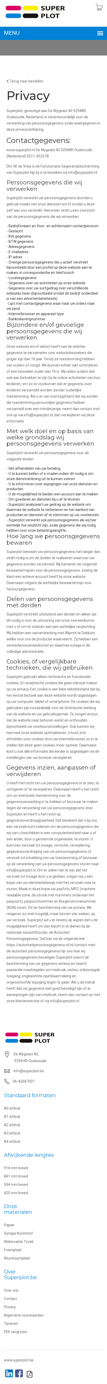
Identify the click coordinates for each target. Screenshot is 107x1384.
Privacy (10, 1307)
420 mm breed (16, 1193)
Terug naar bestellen (26, 81)
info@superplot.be (29, 1071)
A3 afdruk (12, 1133)
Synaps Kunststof (18, 1233)
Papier (9, 1225)
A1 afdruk (12, 1117)
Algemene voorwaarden (24, 1315)
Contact (10, 1299)
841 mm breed (16, 1176)
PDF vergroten (15, 1332)
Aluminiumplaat (17, 1258)
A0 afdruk (12, 1108)
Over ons (11, 1290)
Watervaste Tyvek (19, 1242)
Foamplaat (13, 1250)
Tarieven (11, 1323)
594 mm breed (16, 1184)
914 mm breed (16, 1168)
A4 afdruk (12, 1141)
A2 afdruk (12, 1125)
